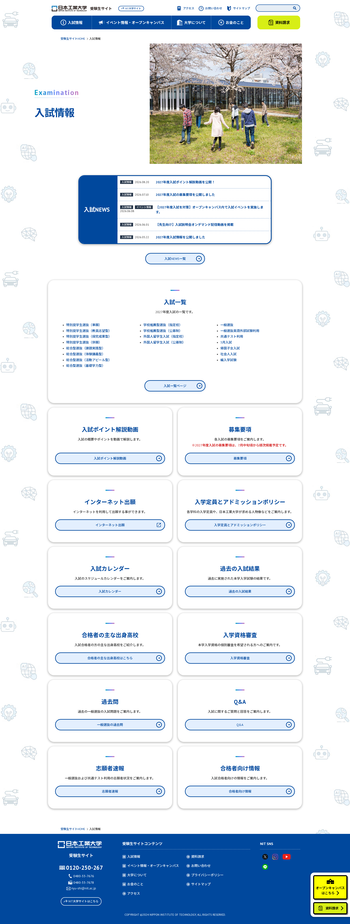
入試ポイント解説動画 (110, 458)
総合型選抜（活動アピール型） (89, 360)
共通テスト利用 (231, 336)
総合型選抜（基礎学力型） (85, 366)
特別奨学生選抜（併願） (84, 342)
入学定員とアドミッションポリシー (240, 525)
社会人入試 (228, 354)
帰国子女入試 (230, 348)
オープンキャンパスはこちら (330, 890)
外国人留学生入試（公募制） (164, 342)
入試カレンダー (110, 591)
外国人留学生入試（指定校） (164, 336)
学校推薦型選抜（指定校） (162, 325)
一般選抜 (226, 325)
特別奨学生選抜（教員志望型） (89, 331)
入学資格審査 (240, 658)
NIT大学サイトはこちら (83, 901)
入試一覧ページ (175, 386)
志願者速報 (110, 791)
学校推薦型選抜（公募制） (162, 331)
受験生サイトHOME (73, 39)
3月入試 (226, 342)
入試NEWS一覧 (175, 259)
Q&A (240, 725)
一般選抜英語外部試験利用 (239, 331)
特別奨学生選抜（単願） (84, 325)
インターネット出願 (110, 525)
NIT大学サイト (133, 8)
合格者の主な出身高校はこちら (110, 658)
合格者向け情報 (240, 791)
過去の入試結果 (240, 591)
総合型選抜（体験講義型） (85, 354)
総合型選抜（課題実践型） (85, 348)
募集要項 (240, 458)
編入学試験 (228, 360)
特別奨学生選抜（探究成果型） (89, 336)
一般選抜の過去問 (110, 725)
